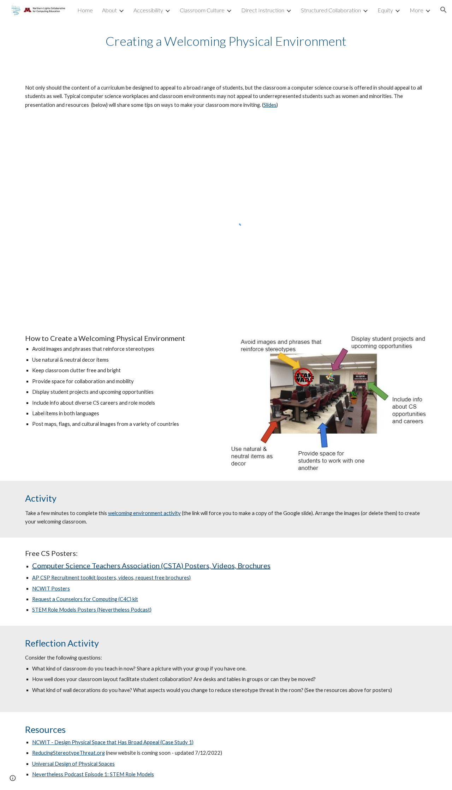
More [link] (416, 10)
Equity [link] (385, 10)
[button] (443, 9)
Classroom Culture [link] (202, 10)
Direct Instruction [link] (262, 10)
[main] (226, 41)
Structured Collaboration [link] (331, 10)
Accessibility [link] (148, 10)
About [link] (109, 10)
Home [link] (85, 10)
